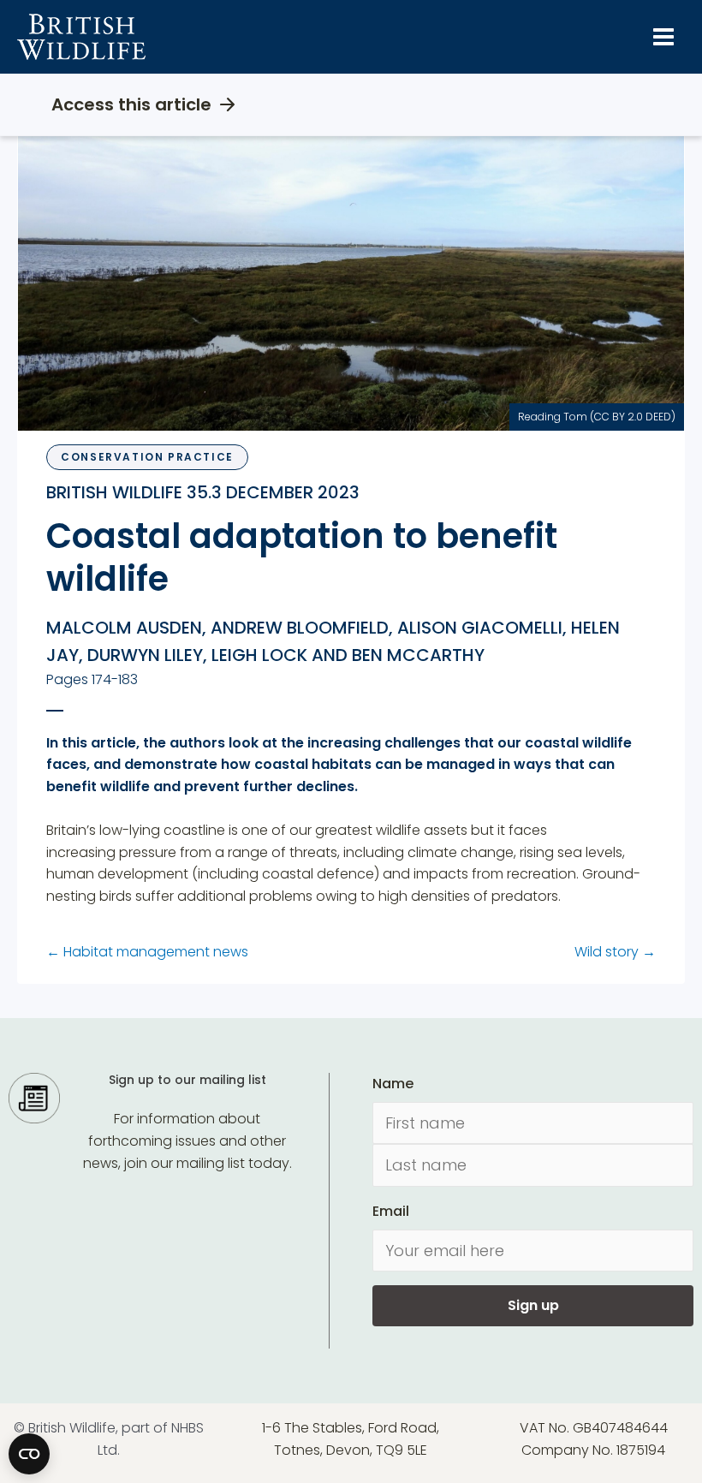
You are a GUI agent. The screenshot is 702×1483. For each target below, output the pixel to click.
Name (392, 1083)
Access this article (131, 104)
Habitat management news (147, 952)
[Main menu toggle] (663, 36)
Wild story (615, 952)
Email (390, 1211)
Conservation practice (147, 457)
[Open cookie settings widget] (29, 1453)
